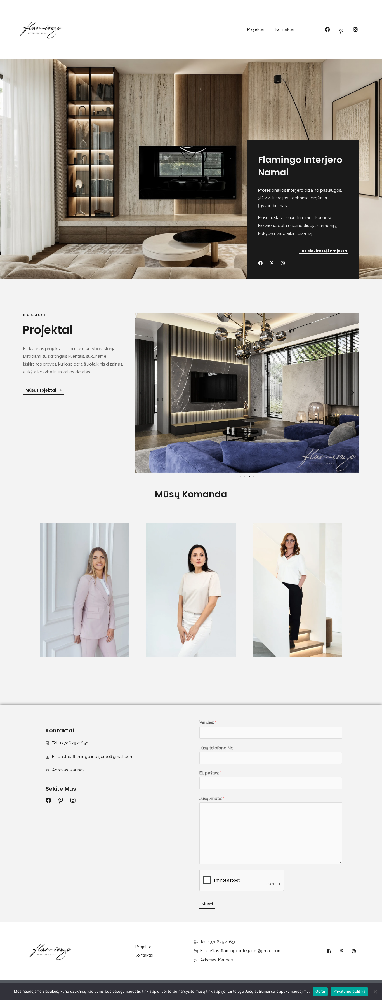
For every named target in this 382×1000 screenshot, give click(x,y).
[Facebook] (329, 951)
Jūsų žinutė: (212, 798)
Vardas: (207, 722)
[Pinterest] (341, 951)
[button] (141, 392)
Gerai (320, 991)
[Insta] (354, 951)
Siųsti (207, 904)
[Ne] (375, 991)
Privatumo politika (349, 991)
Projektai (255, 29)
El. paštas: (210, 773)
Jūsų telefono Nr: (216, 747)
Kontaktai (284, 29)
